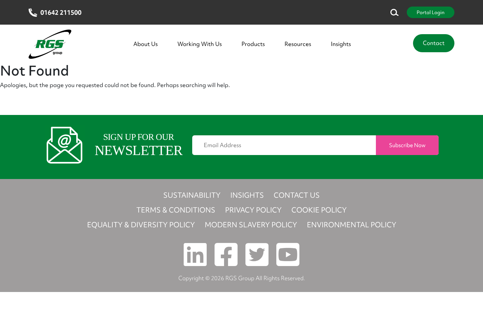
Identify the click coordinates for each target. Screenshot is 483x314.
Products (253, 44)
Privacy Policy (253, 210)
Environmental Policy (351, 224)
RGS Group (239, 278)
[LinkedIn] (287, 254)
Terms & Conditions (175, 210)
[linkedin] (195, 254)
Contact (434, 43)
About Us (145, 44)
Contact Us (297, 195)
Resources (298, 44)
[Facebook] (226, 254)
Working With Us (199, 44)
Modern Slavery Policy (251, 224)
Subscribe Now (407, 145)
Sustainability (191, 195)
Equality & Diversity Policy (141, 224)
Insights (341, 44)
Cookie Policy (319, 210)
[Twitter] (256, 254)
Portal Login (431, 12)
